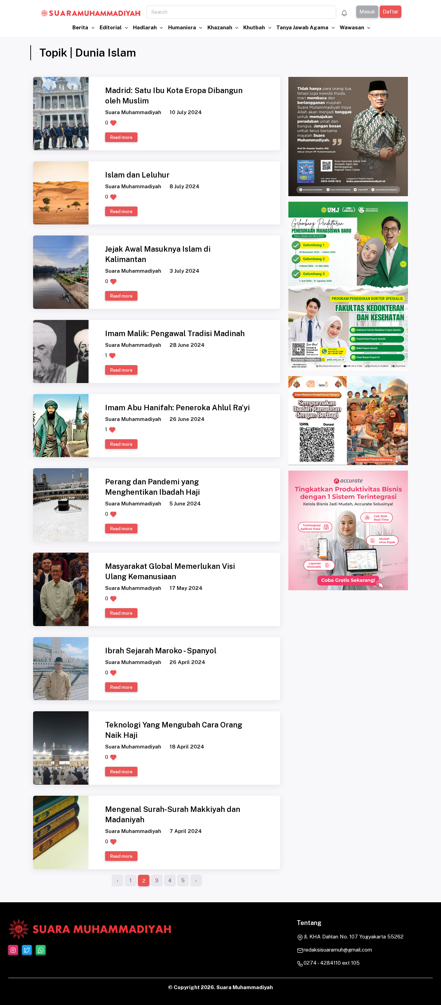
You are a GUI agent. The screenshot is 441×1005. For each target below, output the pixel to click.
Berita (80, 27)
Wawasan (352, 27)
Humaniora (182, 27)
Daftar (390, 11)
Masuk (367, 11)
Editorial (111, 27)
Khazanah (220, 27)
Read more (121, 137)
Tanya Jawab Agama (302, 27)
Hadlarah (145, 27)
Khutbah (254, 27)
